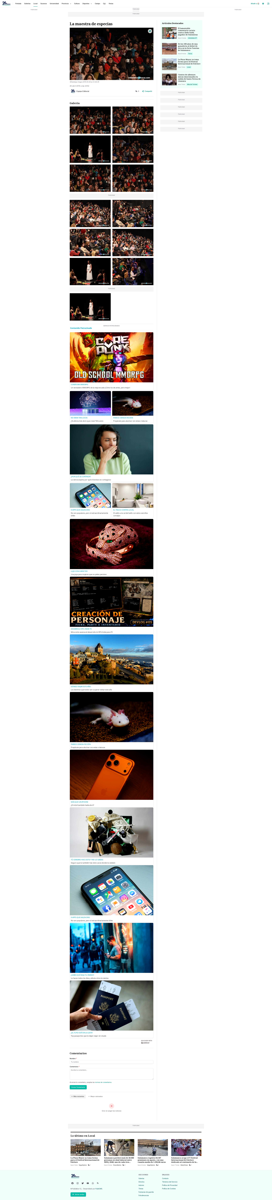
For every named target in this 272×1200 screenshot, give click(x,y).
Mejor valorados (97, 1096)
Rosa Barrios (117, 1165)
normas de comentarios (103, 1082)
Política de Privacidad (169, 1185)
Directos (141, 1182)
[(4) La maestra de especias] (132, 149)
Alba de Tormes (192, 84)
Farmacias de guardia (146, 1192)
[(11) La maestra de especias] (90, 271)
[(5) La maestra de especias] (90, 178)
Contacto (165, 1178)
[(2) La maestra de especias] (132, 120)
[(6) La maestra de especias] (132, 178)
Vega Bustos (83, 1165)
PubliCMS (99, 1189)
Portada (18, 3)
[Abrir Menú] (268, 3)
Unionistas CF (192, 38)
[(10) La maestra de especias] (132, 242)
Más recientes (79, 1096)
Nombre (73, 1058)
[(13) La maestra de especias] (90, 307)
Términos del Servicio (169, 1182)
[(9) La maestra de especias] (90, 242)
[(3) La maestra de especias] (90, 149)
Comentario (75, 1066)
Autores (141, 1185)
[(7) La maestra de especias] (90, 213)
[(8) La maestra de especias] (132, 213)
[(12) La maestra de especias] (132, 271)
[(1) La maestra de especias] (90, 120)
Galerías (27, 3)
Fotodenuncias (144, 1195)
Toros (190, 53)
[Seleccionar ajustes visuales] (263, 3)
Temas (141, 1188)
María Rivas (184, 1165)
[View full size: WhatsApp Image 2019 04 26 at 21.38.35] (111, 54)
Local (189, 67)
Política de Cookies (169, 1188)
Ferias (111, 3)
